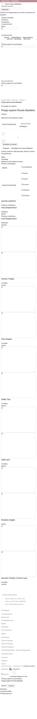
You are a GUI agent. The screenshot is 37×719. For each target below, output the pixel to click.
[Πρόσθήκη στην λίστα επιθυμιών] (23, 672)
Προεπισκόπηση (16, 672)
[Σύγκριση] (20, 672)
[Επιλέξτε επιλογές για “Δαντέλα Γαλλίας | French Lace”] (14, 672)
